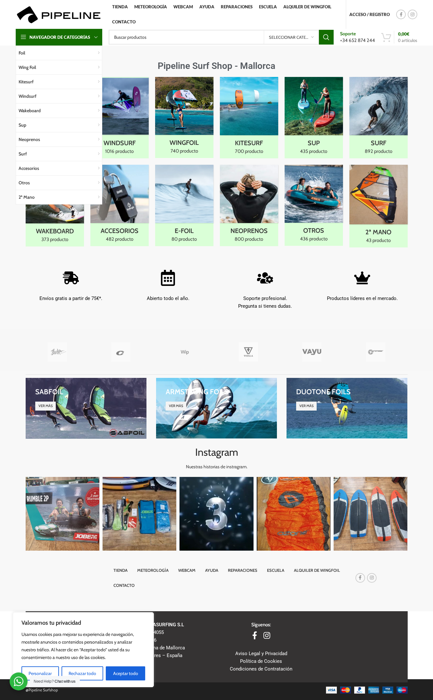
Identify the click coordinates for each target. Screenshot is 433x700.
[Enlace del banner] (86, 408)
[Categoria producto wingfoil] (184, 117)
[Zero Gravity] (121, 352)
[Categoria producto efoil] (184, 205)
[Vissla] (248, 352)
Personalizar (40, 673)
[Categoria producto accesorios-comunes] (119, 205)
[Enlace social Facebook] (401, 14)
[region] (83, 649)
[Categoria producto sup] (314, 117)
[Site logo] (58, 14)
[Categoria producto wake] (55, 205)
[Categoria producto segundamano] (378, 206)
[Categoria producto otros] (314, 205)
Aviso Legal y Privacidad (261, 653)
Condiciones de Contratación (261, 669)
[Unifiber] (376, 352)
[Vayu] (312, 352)
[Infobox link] (357, 37)
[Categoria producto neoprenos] (249, 205)
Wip (185, 352)
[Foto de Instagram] (62, 514)
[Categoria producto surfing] (378, 117)
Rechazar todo (82, 673)
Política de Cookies (261, 661)
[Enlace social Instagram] (412, 14)
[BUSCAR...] (326, 37)
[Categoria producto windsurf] (119, 117)
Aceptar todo (125, 673)
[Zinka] (57, 352)
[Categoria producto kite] (249, 117)
